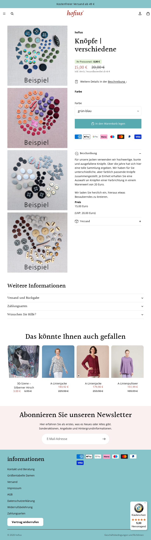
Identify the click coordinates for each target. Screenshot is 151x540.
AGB (10, 494)
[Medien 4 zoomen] (37, 242)
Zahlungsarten (17, 306)
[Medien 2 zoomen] (37, 118)
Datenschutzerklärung (21, 501)
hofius (18, 534)
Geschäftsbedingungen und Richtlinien (124, 534)
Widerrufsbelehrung (20, 507)
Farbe (78, 103)
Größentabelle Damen (21, 475)
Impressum (14, 488)
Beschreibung (117, 81)
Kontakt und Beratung (21, 469)
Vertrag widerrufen (25, 522)
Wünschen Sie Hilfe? (21, 314)
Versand (85, 221)
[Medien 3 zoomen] (37, 180)
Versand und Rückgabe (23, 298)
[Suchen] (12, 14)
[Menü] (4, 13)
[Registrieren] (104, 439)
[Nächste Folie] (70, 362)
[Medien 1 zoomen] (37, 56)
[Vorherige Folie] (46, 362)
